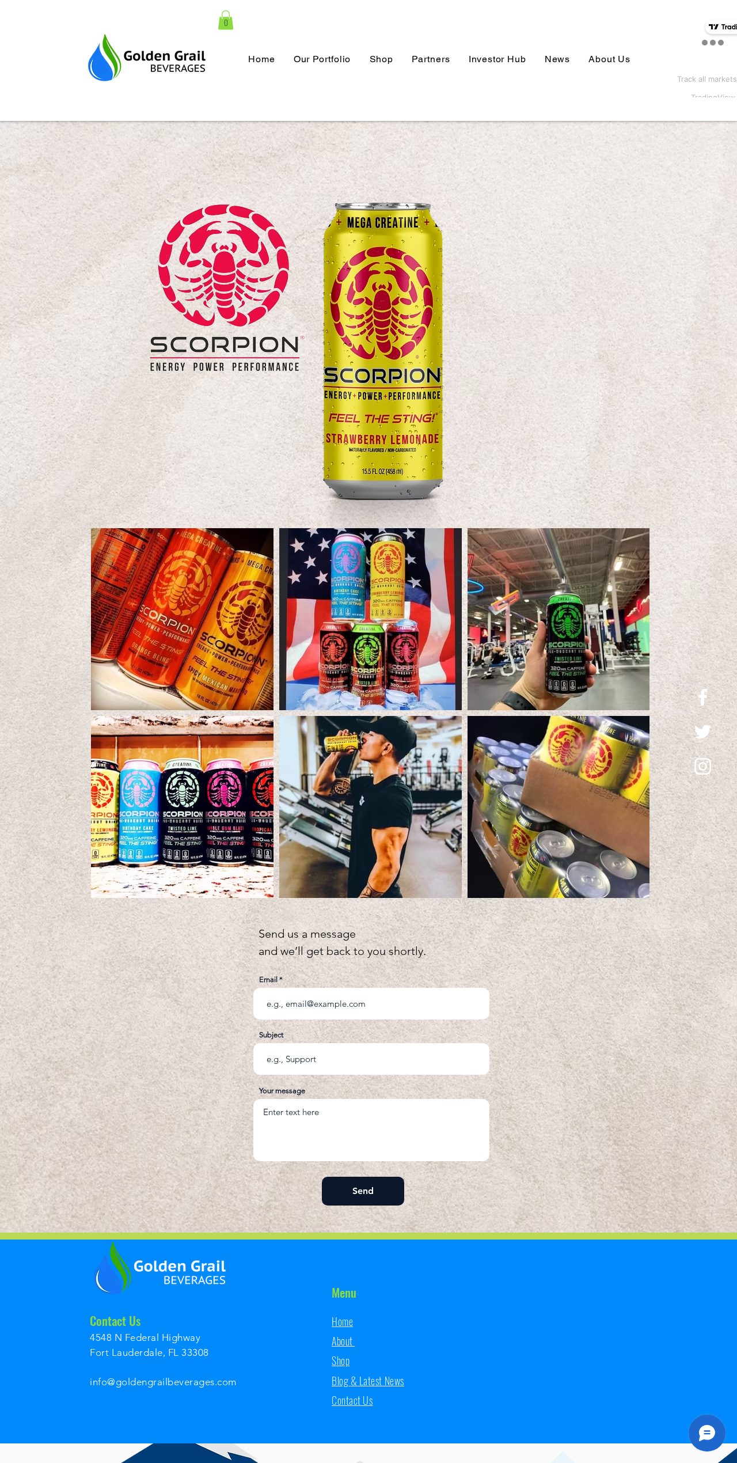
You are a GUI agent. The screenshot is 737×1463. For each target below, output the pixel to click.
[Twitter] (703, 732)
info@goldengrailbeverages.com (163, 1382)
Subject (271, 1034)
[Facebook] (703, 697)
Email (268, 979)
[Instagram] (703, 766)
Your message (282, 1090)
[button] (226, 19)
